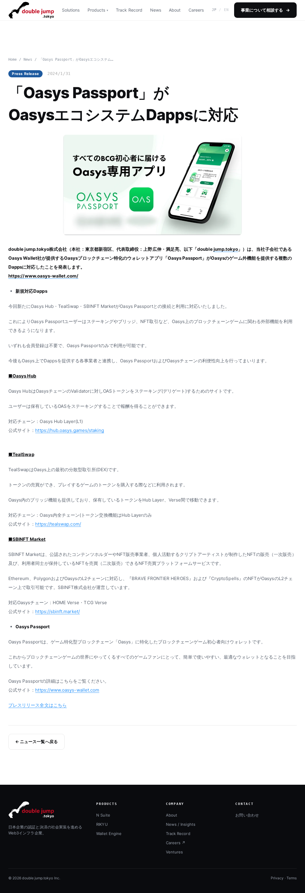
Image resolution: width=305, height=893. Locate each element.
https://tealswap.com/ (58, 524)
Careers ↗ (176, 842)
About (174, 9)
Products (96, 9)
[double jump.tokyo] (31, 10)
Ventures (174, 852)
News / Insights (180, 824)
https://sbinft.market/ (57, 611)
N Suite (103, 815)
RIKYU (102, 824)
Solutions (71, 9)
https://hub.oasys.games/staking (69, 430)
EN (226, 10)
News (155, 9)
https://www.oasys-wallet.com (67, 690)
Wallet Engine (109, 833)
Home (12, 59)
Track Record (129, 9)
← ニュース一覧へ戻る (36, 741)
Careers (196, 9)
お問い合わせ (247, 815)
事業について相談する (265, 9)
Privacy (277, 878)
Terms (292, 878)
